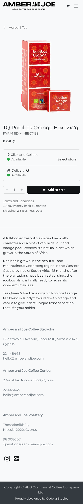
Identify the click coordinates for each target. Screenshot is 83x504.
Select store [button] (67, 159)
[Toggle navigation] (76, 6)
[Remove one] (6, 189)
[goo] (16, 459)
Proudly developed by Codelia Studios (41, 498)
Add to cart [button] (56, 190)
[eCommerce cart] (68, 6)
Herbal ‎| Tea (17, 28)
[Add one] (22, 189)
